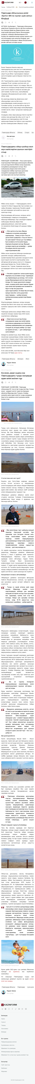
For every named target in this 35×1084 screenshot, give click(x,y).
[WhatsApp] (6, 23)
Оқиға (3, 1019)
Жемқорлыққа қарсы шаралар (10, 1051)
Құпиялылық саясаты (7, 1045)
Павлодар (21, 987)
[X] (16, 23)
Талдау (3, 1025)
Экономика (4, 1028)
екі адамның (14, 971)
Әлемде (3, 1032)
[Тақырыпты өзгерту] (26, 2)
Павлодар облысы (8, 132)
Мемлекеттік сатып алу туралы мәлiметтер (14, 1055)
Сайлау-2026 (10, 7)
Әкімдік (20, 359)
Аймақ (20, 132)
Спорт (27, 132)
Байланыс (4, 1068)
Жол (27, 359)
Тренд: (3, 7)
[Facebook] (12, 23)
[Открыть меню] (32, 2)
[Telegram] (9, 23)
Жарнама (4, 1071)
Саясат (3, 1022)
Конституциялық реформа (27, 7)
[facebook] (12, 1009)
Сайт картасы (5, 1065)
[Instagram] (2, 23)
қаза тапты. (18, 353)
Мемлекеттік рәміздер (8, 1048)
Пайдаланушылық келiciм (8, 1042)
